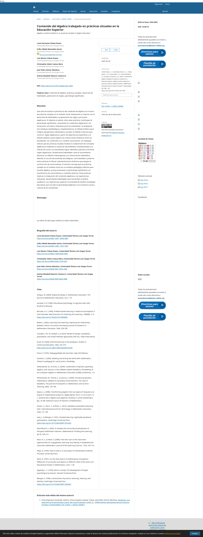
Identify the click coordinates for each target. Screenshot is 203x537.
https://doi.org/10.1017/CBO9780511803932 (54, 484)
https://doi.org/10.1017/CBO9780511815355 (54, 423)
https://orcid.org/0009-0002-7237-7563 (51, 55)
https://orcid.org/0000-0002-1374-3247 (52, 261)
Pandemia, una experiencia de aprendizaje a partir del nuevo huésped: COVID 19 (86, 501)
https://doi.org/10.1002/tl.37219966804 (52, 317)
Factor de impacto (70, 11)
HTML (115, 50)
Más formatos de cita (110, 95)
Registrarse (159, 4)
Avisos (83, 11)
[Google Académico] (139, 83)
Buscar (165, 11)
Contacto (104, 11)
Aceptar (195, 533)
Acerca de (93, 11)
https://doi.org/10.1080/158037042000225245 (54, 348)
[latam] (139, 279)
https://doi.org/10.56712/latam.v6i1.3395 (57, 86)
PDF (106, 50)
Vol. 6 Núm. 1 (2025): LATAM (61, 19)
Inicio (39, 19)
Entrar (167, 4)
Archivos (45, 11)
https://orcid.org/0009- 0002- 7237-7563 (52, 246)
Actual (35, 11)
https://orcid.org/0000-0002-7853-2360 (52, 269)
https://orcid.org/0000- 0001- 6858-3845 (52, 238)
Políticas (56, 11)
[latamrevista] (141, 279)
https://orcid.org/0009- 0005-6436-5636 (52, 254)
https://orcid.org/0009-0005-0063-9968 (52, 279)
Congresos (115, 11)
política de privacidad (172, 533)
